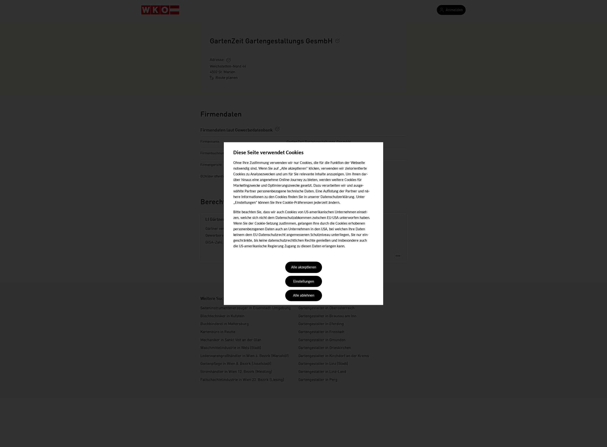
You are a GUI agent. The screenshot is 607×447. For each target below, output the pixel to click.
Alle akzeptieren (303, 268)
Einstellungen (303, 282)
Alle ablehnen (303, 296)
